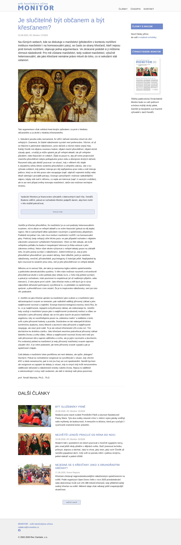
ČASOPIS (136, 9)
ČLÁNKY (123, 9)
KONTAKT (149, 9)
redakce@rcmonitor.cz (28, 527)
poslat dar (58, 212)
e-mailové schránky (147, 37)
